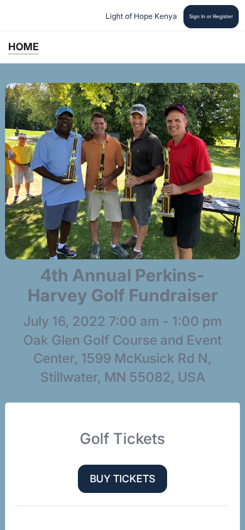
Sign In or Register (211, 16)
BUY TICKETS (122, 478)
